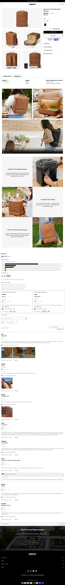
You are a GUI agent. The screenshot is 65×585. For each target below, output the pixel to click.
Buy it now (53, 35)
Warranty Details (47, 53)
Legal (2, 567)
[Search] (60, 4)
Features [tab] (17, 76)
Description (46, 43)
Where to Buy (4, 564)
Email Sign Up (33, 538)
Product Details (47, 47)
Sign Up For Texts (32, 546)
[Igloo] (32, 4)
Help (2, 561)
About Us (3, 557)
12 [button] (45, 20)
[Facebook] (30, 571)
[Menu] (2, 4)
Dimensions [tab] (7, 76)
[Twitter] (36, 571)
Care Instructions (47, 50)
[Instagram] (28, 571)
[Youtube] (33, 571)
